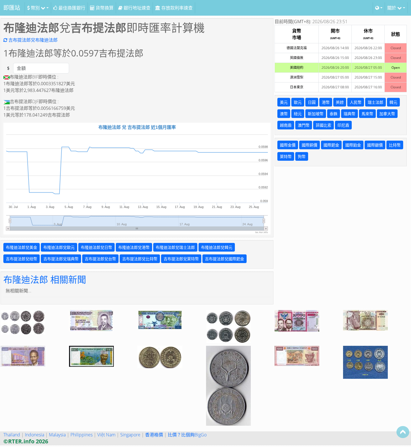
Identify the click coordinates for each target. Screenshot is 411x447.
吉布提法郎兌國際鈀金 (224, 258)
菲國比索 (323, 125)
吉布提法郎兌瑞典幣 (61, 258)
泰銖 (333, 113)
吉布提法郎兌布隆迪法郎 (32, 40)
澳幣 (284, 113)
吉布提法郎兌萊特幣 (181, 258)
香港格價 (154, 435)
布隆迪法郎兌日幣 (96, 247)
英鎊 (340, 102)
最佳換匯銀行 (71, 8)
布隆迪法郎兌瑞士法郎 (175, 247)
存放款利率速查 (176, 8)
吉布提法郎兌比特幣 (139, 258)
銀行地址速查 (136, 8)
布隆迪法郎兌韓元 (216, 247)
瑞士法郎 (375, 102)
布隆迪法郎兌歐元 (59, 247)
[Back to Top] (403, 432)
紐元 (298, 113)
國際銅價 (309, 145)
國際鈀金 (331, 145)
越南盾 (286, 125)
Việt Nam (106, 435)
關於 (392, 8)
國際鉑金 (353, 145)
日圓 (312, 102)
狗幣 (302, 156)
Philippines (81, 435)
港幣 (326, 102)
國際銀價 (375, 145)
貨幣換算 (104, 8)
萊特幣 (286, 156)
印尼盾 (343, 125)
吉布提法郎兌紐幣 (21, 258)
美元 (284, 102)
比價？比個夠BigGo (187, 435)
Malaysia (57, 435)
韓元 (393, 102)
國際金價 (288, 145)
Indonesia (34, 435)
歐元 (298, 102)
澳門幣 (304, 125)
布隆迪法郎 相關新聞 (44, 279)
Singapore (130, 435)
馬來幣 (367, 113)
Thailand (11, 435)
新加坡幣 (315, 113)
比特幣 (395, 145)
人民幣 (356, 102)
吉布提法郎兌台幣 (100, 258)
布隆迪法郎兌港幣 (134, 247)
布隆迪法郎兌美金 (21, 247)
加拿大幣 (387, 113)
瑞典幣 (349, 113)
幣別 (35, 8)
